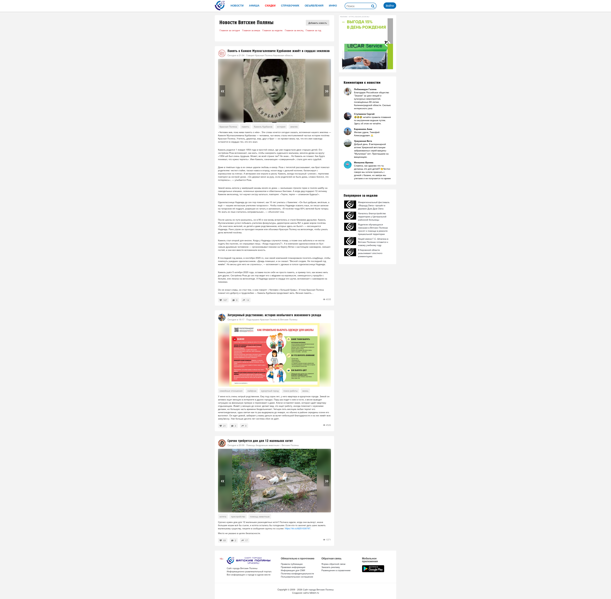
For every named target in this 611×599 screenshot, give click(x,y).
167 (225, 300)
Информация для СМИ (293, 570)
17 (246, 540)
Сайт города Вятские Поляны (318, 589)
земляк (294, 126)
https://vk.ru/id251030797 (297, 528)
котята (223, 516)
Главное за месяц (294, 30)
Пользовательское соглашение (297, 576)
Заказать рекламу (330, 567)
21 (224, 425)
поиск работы (290, 390)
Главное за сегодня (230, 30)
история (281, 126)
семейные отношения (231, 390)
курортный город (270, 390)
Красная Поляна (228, 126)
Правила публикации (292, 563)
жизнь (305, 390)
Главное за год (313, 30)
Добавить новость (317, 22)
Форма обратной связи (333, 563)
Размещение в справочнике (336, 570)
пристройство (238, 516)
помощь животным (260, 516)
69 (224, 540)
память (245, 126)
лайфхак (251, 390)
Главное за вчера (251, 30)
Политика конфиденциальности (297, 573)
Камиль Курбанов (263, 126)
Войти (390, 5)
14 (247, 300)
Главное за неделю (272, 30)
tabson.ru (314, 592)
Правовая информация (293, 567)
